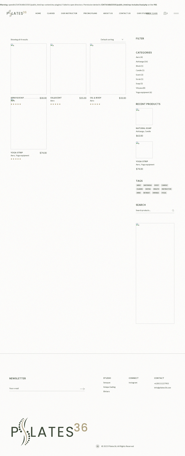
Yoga (164, 193)
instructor (166, 189)
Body (157, 185)
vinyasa (156, 193)
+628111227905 (161, 383)
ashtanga (148, 185)
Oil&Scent (56, 98)
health (156, 189)
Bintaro (106, 391)
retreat (147, 193)
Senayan (106, 382)
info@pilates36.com (162, 387)
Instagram (133, 382)
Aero (52, 100)
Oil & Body (95, 98)
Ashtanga (140, 131)
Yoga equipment (22, 155)
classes (140, 189)
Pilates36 (112, 446)
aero (139, 185)
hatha (148, 189)
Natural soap (143, 128)
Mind (139, 193)
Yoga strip (17, 152)
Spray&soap (17, 98)
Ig (98, 446)
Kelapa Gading (109, 387)
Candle (148, 131)
